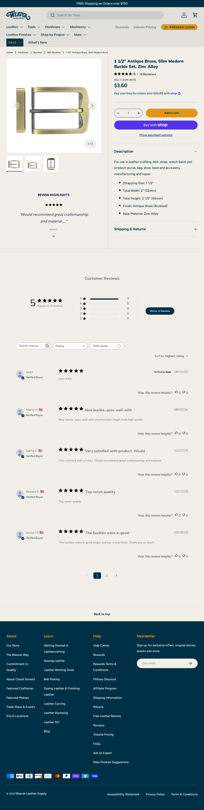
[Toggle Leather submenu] (21, 27)
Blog (47, 731)
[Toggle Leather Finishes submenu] (34, 34)
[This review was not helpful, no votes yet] (183, 393)
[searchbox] (30, 346)
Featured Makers (17, 698)
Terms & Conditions (184, 794)
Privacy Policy (155, 794)
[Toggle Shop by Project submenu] (67, 34)
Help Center (101, 645)
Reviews (98, 725)
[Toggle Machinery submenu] (89, 27)
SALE (12, 42)
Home (9, 52)
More (78, 35)
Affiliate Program (105, 688)
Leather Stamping (56, 713)
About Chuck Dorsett (20, 679)
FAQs (97, 744)
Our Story (13, 645)
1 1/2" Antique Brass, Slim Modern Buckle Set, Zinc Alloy (90, 52)
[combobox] (105, 15)
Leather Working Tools (59, 670)
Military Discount (104, 679)
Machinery (78, 27)
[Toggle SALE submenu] (19, 42)
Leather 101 (51, 722)
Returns (98, 707)
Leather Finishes (18, 35)
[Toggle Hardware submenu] (63, 27)
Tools (31, 27)
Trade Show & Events (20, 707)
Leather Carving (54, 703)
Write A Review (160, 311)
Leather (12, 27)
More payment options (155, 135)
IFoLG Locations (17, 716)
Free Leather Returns (107, 716)
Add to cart (171, 113)
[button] (195, 15)
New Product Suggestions (111, 762)
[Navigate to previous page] (87, 575)
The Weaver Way (17, 655)
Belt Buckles (54, 52)
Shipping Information (107, 698)
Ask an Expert (102, 753)
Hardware (52, 27)
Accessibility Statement (123, 794)
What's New (37, 42)
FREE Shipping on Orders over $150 (102, 3)
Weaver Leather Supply (30, 793)
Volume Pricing (144, 27)
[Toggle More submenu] (84, 34)
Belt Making (52, 679)
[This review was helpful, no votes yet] (176, 393)
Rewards (122, 27)
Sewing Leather (54, 661)
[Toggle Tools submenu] (38, 27)
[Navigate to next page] (116, 575)
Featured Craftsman (19, 688)
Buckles (37, 52)
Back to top (102, 614)
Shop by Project (53, 35)
